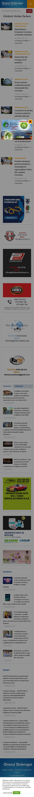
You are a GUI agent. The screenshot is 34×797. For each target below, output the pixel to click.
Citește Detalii (7, 793)
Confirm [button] (16, 792)
